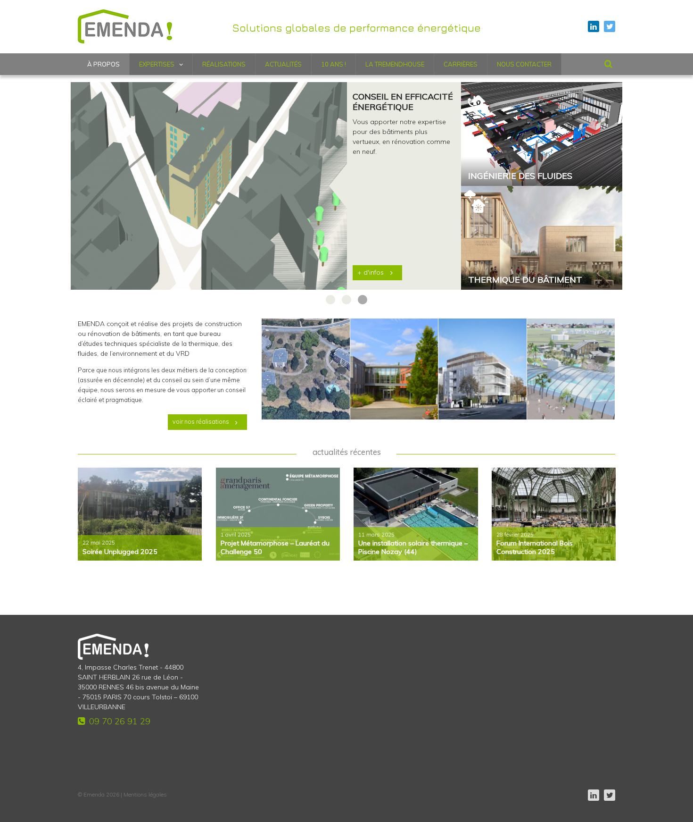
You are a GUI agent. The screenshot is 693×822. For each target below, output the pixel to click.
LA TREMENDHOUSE (394, 64)
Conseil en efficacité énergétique (403, 102)
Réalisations (224, 64)
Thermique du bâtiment (525, 280)
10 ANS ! (333, 64)
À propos (103, 64)
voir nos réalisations (201, 421)
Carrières (461, 64)
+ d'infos (370, 272)
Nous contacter (524, 64)
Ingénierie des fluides (520, 176)
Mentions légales (145, 794)
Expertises (156, 64)
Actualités (283, 64)
